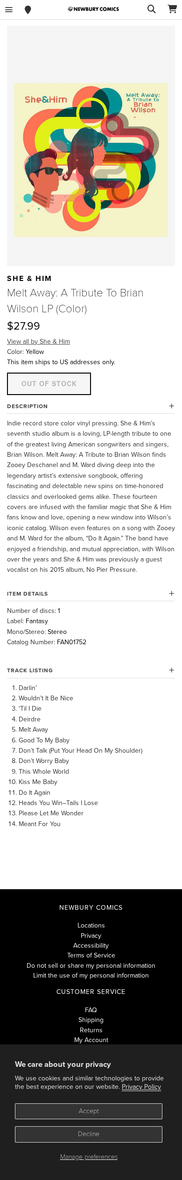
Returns (91, 1030)
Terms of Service (91, 955)
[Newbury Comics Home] (93, 9)
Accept (89, 1111)
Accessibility (91, 946)
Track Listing (30, 670)
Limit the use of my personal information (91, 975)
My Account (91, 1040)
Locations (91, 925)
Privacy (91, 936)
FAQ (91, 1010)
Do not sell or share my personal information (91, 966)
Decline (88, 1134)
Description (27, 406)
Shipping (91, 1020)
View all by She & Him (38, 341)
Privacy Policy (141, 1087)
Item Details (27, 593)
